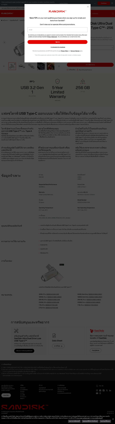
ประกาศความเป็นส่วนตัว (83, 418)
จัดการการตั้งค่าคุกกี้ (74, 421)
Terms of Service (75, 51)
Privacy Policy (64, 51)
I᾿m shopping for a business (58, 47)
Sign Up (57, 42)
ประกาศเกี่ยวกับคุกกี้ (97, 418)
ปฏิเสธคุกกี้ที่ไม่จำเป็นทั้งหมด (90, 421)
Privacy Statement (52, 37)
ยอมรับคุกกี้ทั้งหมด (105, 421)
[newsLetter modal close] (88, 7)
